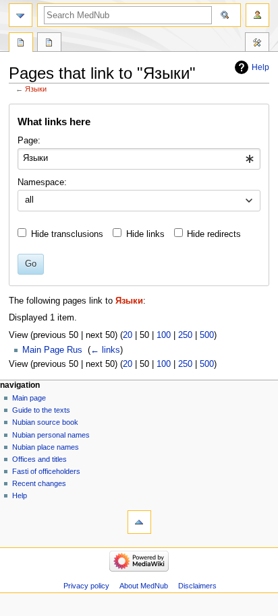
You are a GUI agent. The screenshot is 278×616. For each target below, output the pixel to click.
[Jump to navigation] (20, 15)
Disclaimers (197, 586)
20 (127, 335)
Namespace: (42, 182)
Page (20, 44)
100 (164, 335)
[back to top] (139, 522)
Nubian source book (45, 422)
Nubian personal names (51, 435)
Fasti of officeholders (46, 471)
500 (207, 335)
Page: (29, 140)
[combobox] (139, 159)
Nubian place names (45, 447)
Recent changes (39, 483)
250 (185, 335)
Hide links (145, 234)
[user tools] (257, 15)
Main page (29, 398)
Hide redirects (214, 234)
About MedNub (143, 586)
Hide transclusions (67, 234)
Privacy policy (86, 586)
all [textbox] (29, 200)
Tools (257, 44)
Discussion (49, 44)
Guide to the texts (41, 410)
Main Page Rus (52, 350)
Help (260, 67)
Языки (36, 89)
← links (105, 350)
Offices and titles (39, 459)
